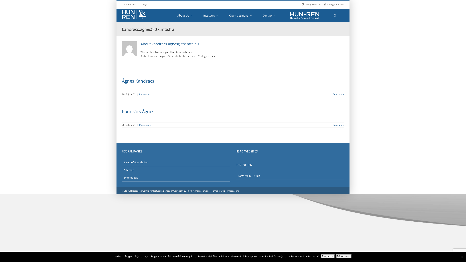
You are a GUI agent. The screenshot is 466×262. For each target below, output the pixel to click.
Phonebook (145, 94)
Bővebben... (344, 256)
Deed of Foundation (136, 162)
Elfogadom (327, 256)
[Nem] (461, 257)
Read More (338, 94)
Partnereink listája (249, 176)
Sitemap (129, 170)
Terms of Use (218, 190)
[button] (335, 15)
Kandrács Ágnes (138, 111)
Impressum (233, 190)
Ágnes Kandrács (138, 81)
